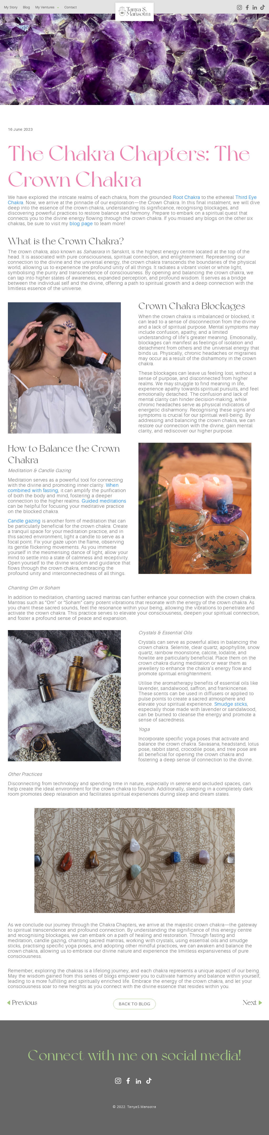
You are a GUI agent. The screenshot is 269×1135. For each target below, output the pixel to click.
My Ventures (44, 7)
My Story (11, 7)
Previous (24, 1002)
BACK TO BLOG (134, 1004)
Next (250, 1002)
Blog (26, 7)
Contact (70, 7)
